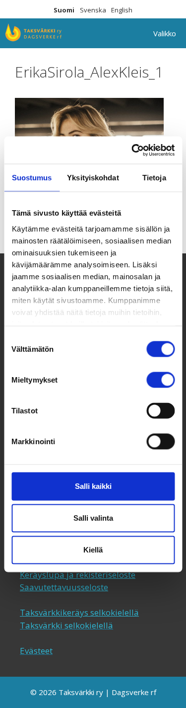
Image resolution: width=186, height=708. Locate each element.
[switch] (160, 380)
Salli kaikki (93, 486)
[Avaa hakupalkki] (115, 33)
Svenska (93, 9)
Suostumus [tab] (32, 177)
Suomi (64, 9)
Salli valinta (93, 518)
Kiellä (93, 550)
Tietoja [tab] (154, 177)
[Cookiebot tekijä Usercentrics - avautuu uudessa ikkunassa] (132, 150)
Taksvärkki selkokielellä (66, 625)
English (121, 9)
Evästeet (36, 650)
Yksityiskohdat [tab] (93, 177)
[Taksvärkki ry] (33, 33)
